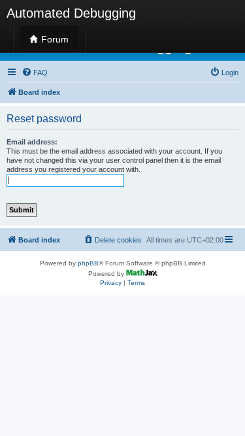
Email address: (32, 142)
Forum (54, 39)
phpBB (88, 263)
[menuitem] (35, 72)
